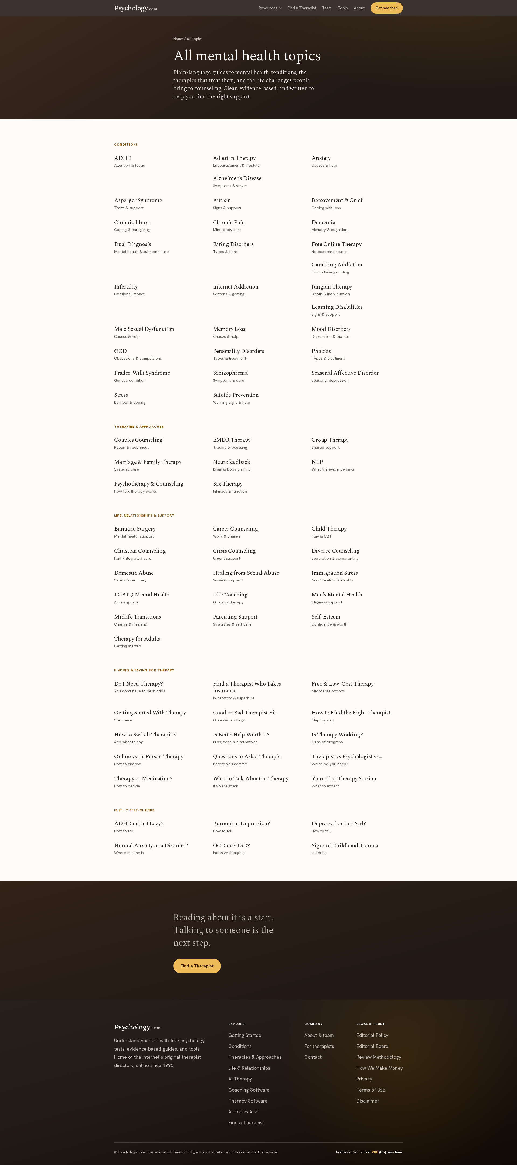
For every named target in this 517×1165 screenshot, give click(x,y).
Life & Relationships (249, 1068)
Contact (313, 1057)
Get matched (387, 7)
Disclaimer (368, 1101)
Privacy (364, 1079)
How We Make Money (380, 1068)
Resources (268, 7)
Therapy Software (247, 1101)
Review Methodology (379, 1057)
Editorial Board (373, 1046)
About (359, 7)
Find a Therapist (302, 7)
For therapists (319, 1046)
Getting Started (244, 1035)
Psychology (136, 8)
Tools (343, 7)
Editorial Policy (372, 1035)
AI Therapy (240, 1079)
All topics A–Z (243, 1111)
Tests (327, 7)
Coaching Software (249, 1090)
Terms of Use (371, 1090)
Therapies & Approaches (254, 1057)
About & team (319, 1035)
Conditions (239, 1046)
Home (178, 38)
